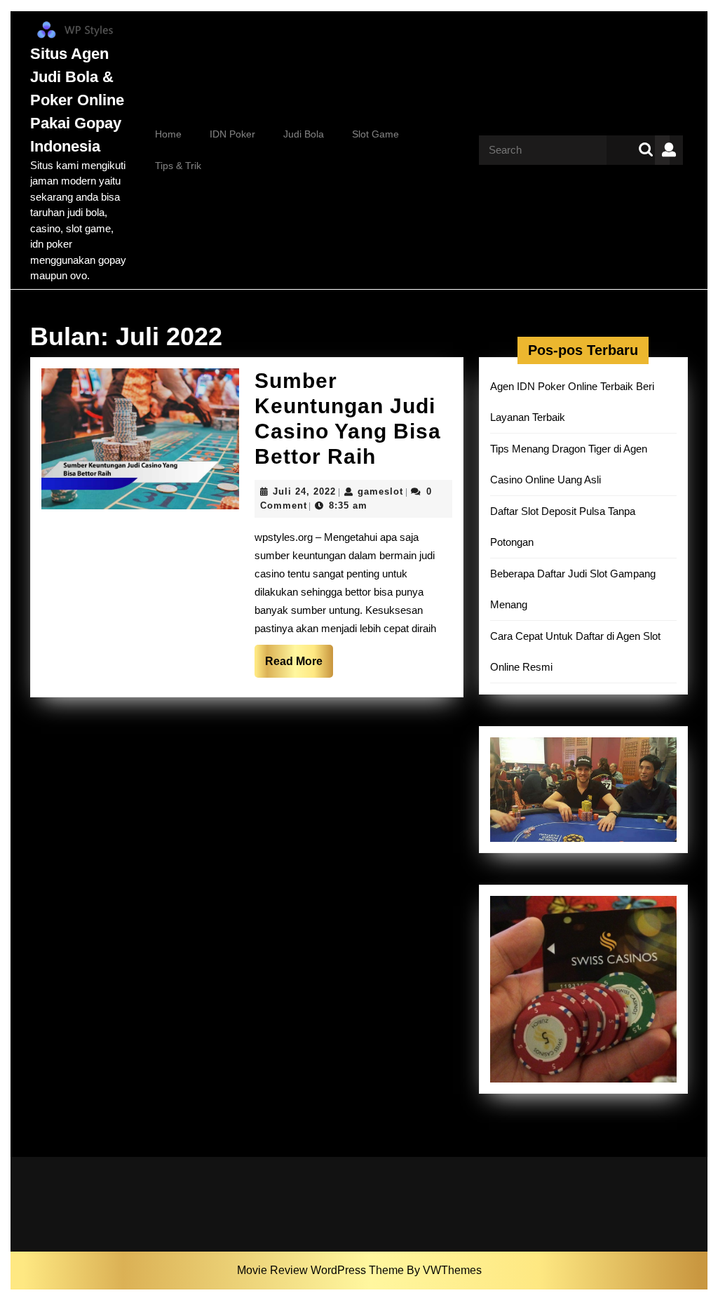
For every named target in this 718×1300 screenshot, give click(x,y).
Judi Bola (303, 134)
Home (168, 134)
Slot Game (375, 134)
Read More (299, 666)
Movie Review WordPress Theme (322, 1270)
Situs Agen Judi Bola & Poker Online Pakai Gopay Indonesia (77, 100)
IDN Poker (232, 134)
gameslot (380, 491)
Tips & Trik (178, 165)
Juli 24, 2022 (304, 491)
